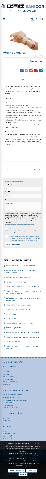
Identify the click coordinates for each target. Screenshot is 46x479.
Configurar (26, 466)
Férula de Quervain (15, 52)
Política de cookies (30, 458)
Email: (7, 192)
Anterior (8, 170)
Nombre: (8, 185)
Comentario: (9, 200)
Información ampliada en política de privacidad (20, 225)
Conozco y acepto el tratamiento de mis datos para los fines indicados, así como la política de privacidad (24, 231)
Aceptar (36, 461)
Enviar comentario (13, 244)
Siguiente (37, 170)
